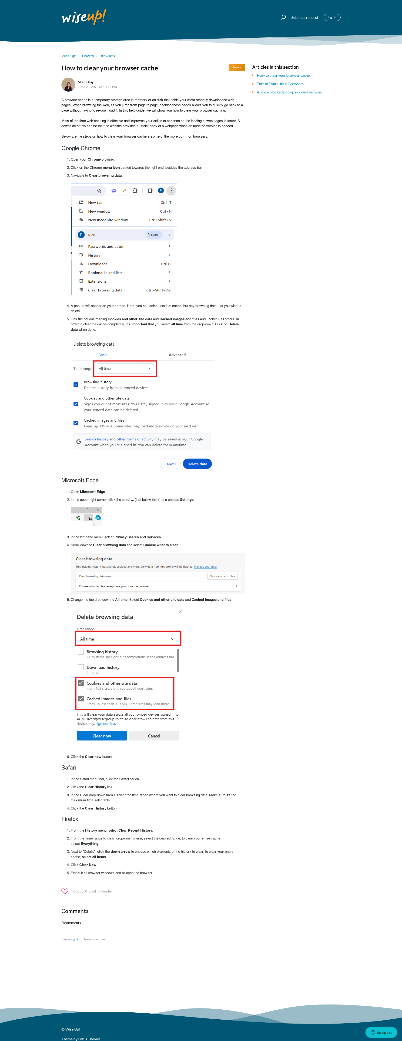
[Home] (84, 17)
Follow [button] (237, 67)
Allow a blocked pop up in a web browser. (290, 92)
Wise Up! (68, 55)
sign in (75, 939)
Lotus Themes (89, 1039)
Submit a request (304, 17)
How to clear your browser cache (283, 75)
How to (88, 55)
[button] (281, 17)
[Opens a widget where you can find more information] (381, 1033)
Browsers (107, 55)
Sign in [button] (332, 17)
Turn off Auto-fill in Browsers (280, 83)
